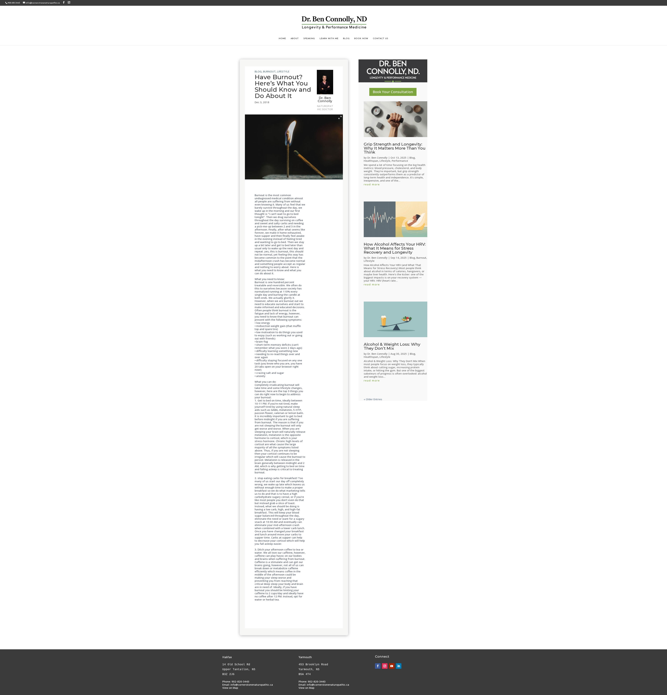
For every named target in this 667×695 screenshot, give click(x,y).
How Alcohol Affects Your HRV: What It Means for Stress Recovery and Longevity (395, 248)
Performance (400, 160)
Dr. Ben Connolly (377, 157)
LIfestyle (283, 71)
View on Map (230, 687)
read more (372, 184)
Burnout (269, 71)
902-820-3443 (240, 681)
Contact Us (380, 39)
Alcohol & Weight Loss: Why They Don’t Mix (392, 346)
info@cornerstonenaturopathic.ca (251, 684)
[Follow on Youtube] (391, 666)
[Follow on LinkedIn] (398, 666)
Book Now (361, 39)
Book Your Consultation (393, 91)
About (295, 39)
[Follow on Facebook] (378, 666)
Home (282, 39)
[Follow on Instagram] (385, 666)
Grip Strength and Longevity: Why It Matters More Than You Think (394, 148)
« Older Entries (373, 399)
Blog (346, 39)
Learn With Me (329, 39)
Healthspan (371, 160)
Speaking (309, 39)
